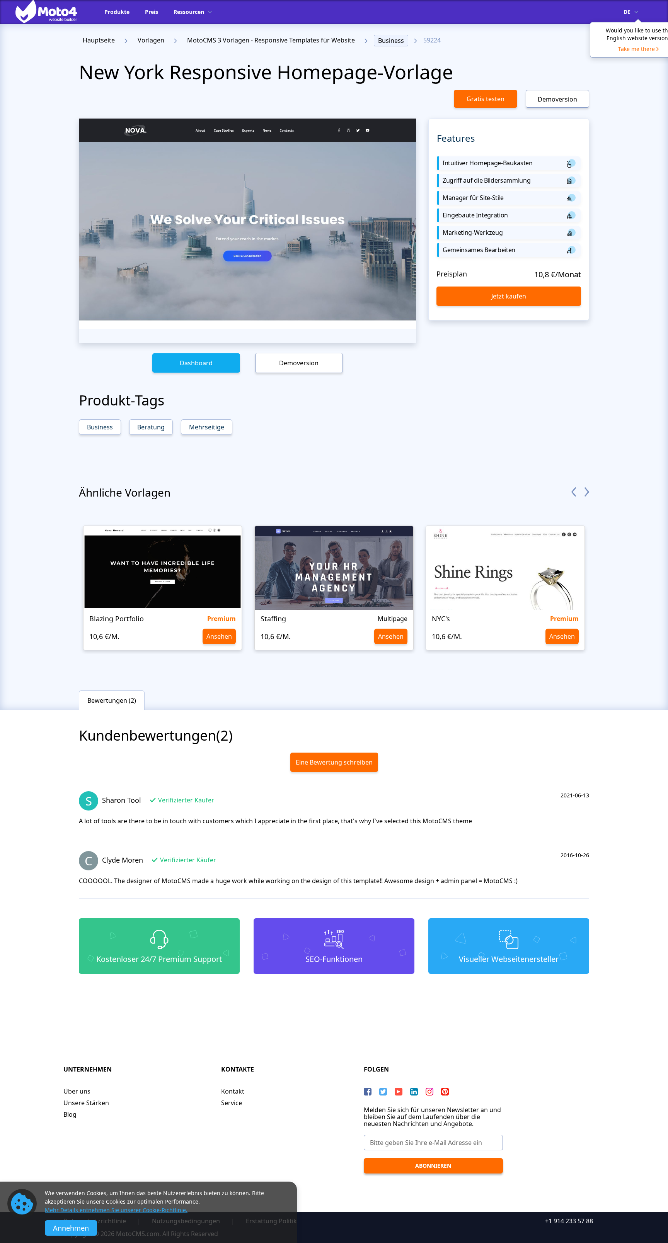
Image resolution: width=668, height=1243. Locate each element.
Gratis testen (485, 99)
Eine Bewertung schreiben (334, 762)
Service (231, 1103)
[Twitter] (383, 1091)
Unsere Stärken (86, 1103)
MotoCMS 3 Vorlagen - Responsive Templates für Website (271, 40)
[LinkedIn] (414, 1091)
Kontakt (232, 1091)
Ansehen (219, 636)
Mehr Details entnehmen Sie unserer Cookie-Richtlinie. (116, 1210)
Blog (70, 1114)
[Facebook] (367, 1091)
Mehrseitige (206, 427)
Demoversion (557, 99)
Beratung (151, 427)
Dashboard (196, 363)
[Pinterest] (445, 1091)
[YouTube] (398, 1091)
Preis (151, 11)
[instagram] (429, 1091)
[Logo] (52, 11)
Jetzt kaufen (508, 296)
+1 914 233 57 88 (569, 1221)
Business (391, 40)
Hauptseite (99, 40)
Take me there (636, 49)
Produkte (117, 11)
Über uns (76, 1091)
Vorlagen (151, 40)
